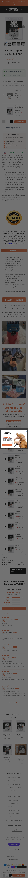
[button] (22, 867)
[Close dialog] (26, 430)
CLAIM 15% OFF (7, 445)
